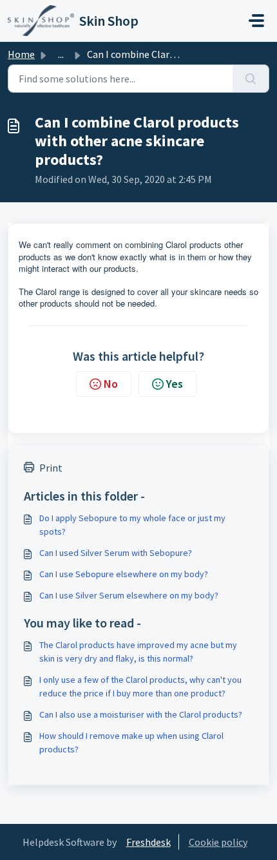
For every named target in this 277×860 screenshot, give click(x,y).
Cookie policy (218, 842)
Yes (174, 383)
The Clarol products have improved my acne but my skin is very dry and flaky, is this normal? (138, 651)
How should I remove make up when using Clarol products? (131, 742)
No (111, 383)
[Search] (251, 78)
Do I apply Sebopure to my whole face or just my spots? (132, 524)
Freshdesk (148, 842)
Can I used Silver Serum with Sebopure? (115, 553)
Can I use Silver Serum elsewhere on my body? (128, 595)
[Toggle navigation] (256, 20)
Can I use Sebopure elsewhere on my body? (123, 574)
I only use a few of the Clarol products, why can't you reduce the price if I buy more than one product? (140, 686)
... (61, 54)
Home (21, 54)
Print (50, 467)
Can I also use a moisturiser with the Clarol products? (140, 714)
